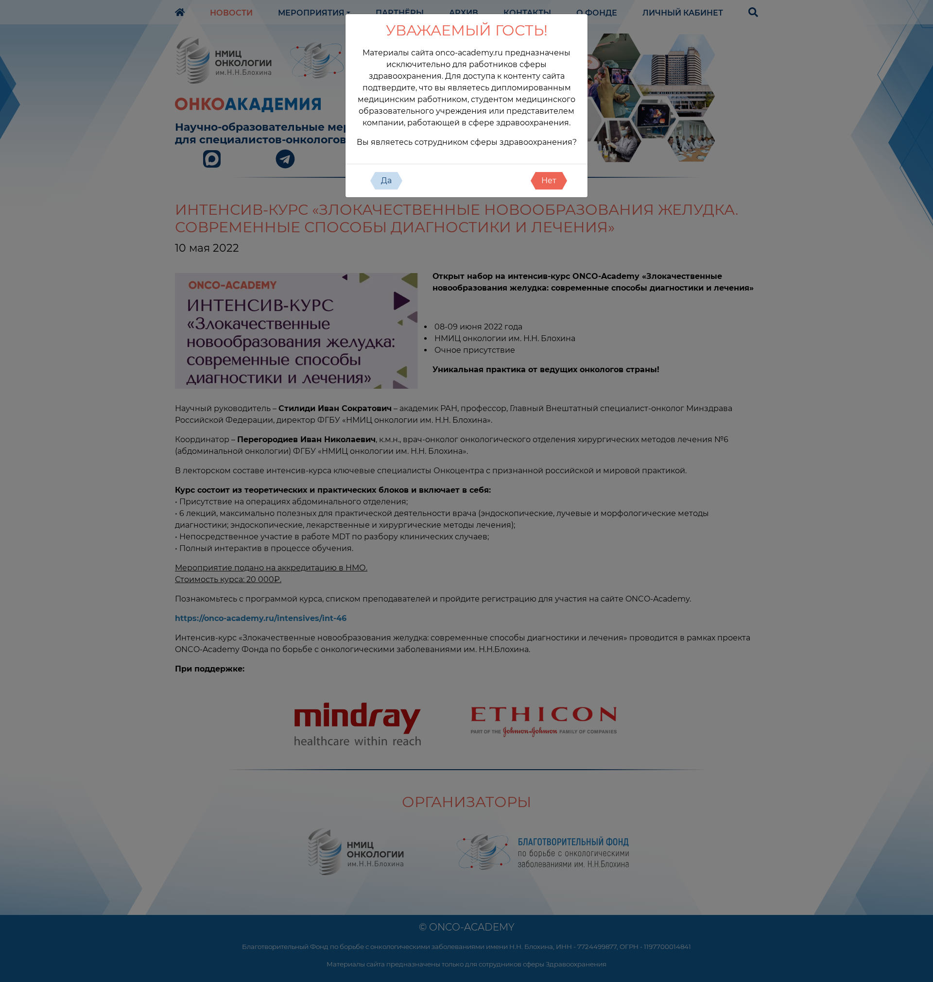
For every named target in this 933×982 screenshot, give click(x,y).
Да (386, 180)
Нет (548, 180)
